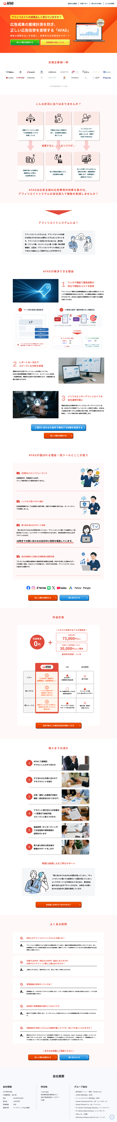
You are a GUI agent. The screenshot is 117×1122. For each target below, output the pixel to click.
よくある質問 (109, 3)
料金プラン (84, 3)
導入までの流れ (96, 3)
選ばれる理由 (72, 3)
